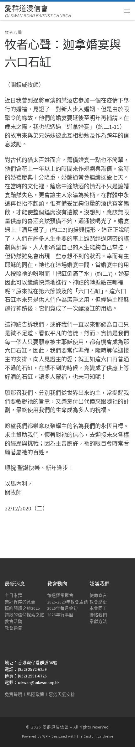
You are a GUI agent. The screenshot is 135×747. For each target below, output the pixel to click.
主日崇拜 (13, 595)
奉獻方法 (98, 621)
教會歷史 (98, 602)
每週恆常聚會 (60, 595)
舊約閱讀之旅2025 (22, 608)
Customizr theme (98, 736)
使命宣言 (98, 595)
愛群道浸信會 (55, 727)
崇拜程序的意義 (20, 602)
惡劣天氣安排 (62, 694)
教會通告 (13, 628)
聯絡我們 (98, 615)
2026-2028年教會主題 (67, 602)
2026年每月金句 (62, 608)
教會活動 (13, 621)
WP (45, 736)
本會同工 (98, 608)
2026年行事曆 (60, 615)
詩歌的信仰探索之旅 (24, 615)
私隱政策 (35, 694)
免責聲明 (13, 694)
